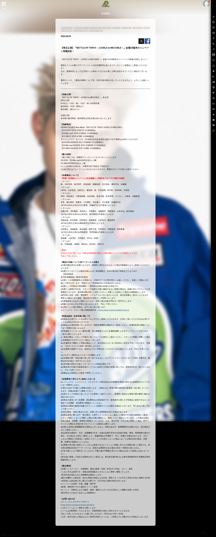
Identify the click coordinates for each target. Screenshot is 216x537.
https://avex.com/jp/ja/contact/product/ (77, 505)
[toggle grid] (4, 4)
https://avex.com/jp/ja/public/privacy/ (113, 310)
